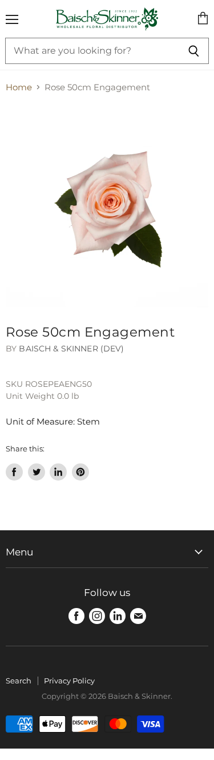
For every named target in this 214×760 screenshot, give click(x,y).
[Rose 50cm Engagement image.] (107, 206)
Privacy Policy (69, 680)
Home (19, 87)
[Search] (194, 51)
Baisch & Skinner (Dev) (71, 348)
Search (18, 680)
